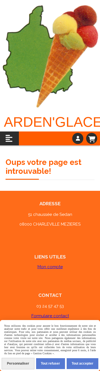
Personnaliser (18, 363)
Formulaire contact (50, 315)
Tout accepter (82, 363)
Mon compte (50, 266)
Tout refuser (50, 363)
